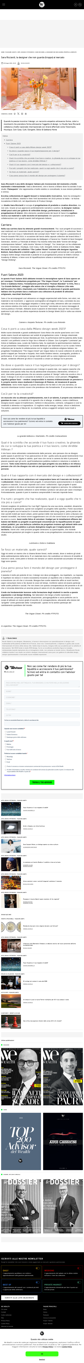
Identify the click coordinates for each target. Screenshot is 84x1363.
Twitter (18, 114)
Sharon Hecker (27, 866)
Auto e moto (4, 992)
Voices (45, 1312)
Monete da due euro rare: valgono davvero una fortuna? (40, 926)
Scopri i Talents (48, 1320)
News (45, 1309)
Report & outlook (15, 1013)
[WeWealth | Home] (42, 4)
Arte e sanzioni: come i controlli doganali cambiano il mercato (42, 881)
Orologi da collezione (7, 974)
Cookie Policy (67, 1347)
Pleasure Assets (11, 52)
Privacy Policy (48, 1347)
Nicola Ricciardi (28, 884)
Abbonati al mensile (7, 1326)
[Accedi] (75, 4)
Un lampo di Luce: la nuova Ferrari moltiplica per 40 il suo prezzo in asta (46, 999)
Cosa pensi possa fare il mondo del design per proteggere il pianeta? (37, 176)
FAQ (2, 1318)
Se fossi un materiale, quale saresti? (24, 172)
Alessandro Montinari (30, 847)
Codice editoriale (6, 1315)
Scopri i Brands (48, 1323)
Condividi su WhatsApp (26, 114)
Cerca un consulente (49, 1318)
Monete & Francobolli (7, 918)
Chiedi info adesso (71, 423)
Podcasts (46, 1315)
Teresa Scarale (28, 828)
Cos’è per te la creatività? (19, 155)
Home (2, 52)
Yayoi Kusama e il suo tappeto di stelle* (35, 807)
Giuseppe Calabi (28, 865)
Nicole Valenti (25, 63)
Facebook (15, 114)
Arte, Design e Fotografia (26, 52)
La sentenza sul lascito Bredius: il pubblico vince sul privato (42, 862)
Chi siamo (4, 1309)
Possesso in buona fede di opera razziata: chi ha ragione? (41, 899)
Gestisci (42, 1359)
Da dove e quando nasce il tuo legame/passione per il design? (34, 151)
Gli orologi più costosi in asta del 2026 (35, 981)
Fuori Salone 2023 (13, 144)
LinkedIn (22, 114)
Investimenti (5, 1013)
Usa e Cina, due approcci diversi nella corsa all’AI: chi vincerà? (42, 1021)
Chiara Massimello (29, 810)
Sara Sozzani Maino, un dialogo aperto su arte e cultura (40, 844)
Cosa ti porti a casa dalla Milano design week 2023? (30, 147)
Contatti (3, 1312)
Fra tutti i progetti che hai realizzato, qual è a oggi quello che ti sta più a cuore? (41, 168)
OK (42, 1354)
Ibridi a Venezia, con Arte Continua (34, 826)
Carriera (9, 140)
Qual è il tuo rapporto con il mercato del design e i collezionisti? (35, 165)
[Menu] (4, 5)
